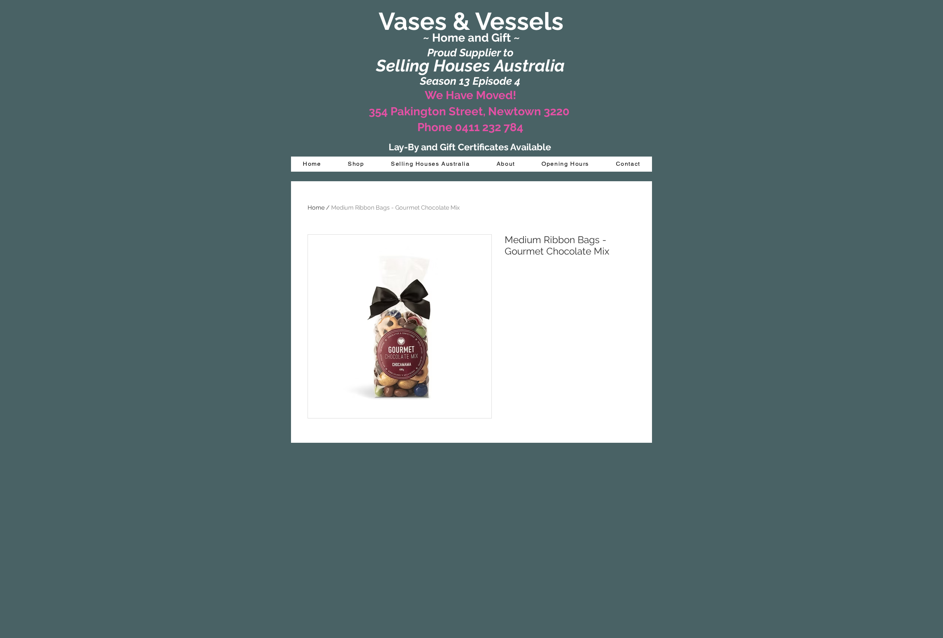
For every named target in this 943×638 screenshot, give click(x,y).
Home (316, 207)
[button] (356, 164)
